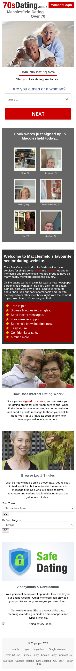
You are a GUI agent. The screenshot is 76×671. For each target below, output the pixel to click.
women (51, 270)
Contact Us (65, 655)
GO (5, 513)
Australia (8, 660)
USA (61, 660)
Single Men (39, 649)
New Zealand (43, 660)
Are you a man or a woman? (38, 89)
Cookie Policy (49, 655)
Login (26, 649)
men (38, 270)
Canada (19, 660)
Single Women (57, 649)
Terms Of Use (12, 655)
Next (38, 113)
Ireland (30, 660)
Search (15, 649)
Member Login (61, 5)
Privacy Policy (30, 655)
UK (55, 660)
